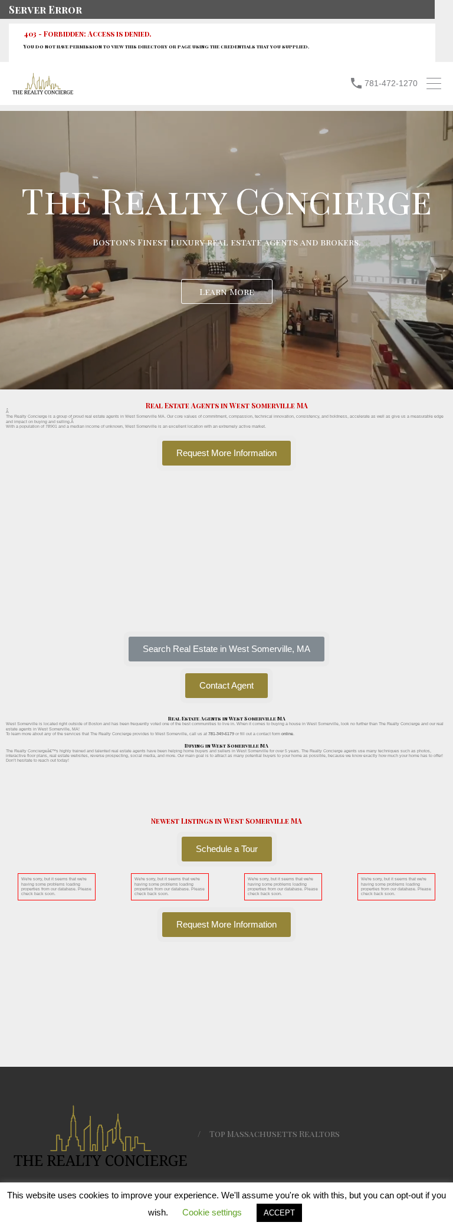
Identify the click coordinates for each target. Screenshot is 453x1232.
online (287, 734)
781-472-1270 (391, 83)
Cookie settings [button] (212, 1212)
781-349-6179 (221, 734)
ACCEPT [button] (279, 1212)
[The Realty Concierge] (43, 92)
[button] (226, 649)
